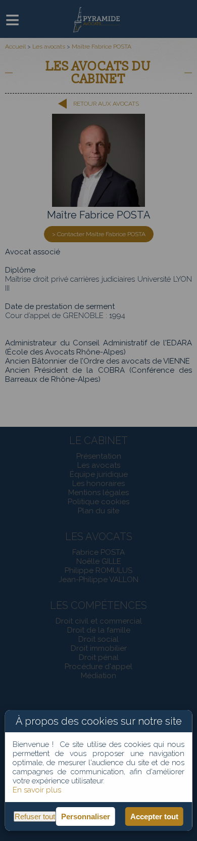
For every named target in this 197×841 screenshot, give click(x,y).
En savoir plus (37, 789)
